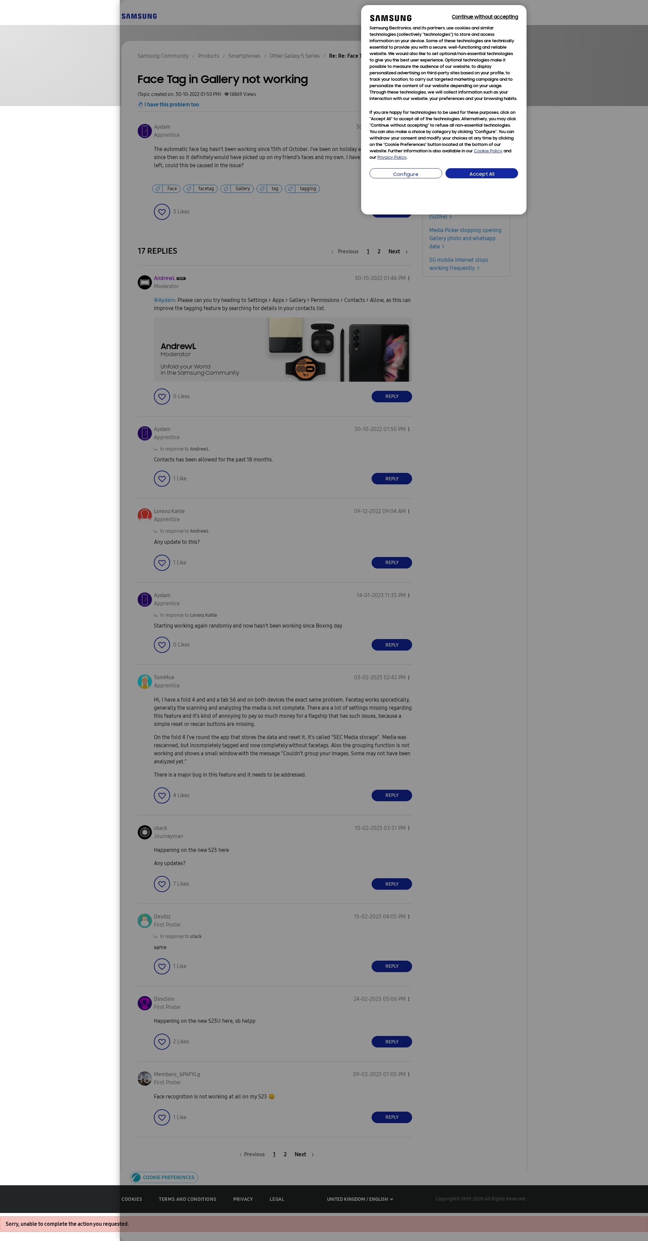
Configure (405, 174)
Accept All (481, 174)
